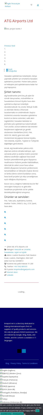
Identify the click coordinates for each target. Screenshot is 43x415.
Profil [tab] (10, 69)
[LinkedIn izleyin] (24, 351)
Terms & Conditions (30, 363)
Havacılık (17, 249)
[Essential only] (25, 414)
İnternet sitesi (12, 272)
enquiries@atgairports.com (24, 269)
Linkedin (10, 275)
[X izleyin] (19, 351)
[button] (7, 46)
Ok (37, 411)
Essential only (6, 414)
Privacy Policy (16, 363)
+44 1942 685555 (20, 266)
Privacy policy (18, 414)
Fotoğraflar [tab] (12, 71)
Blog (8, 363)
